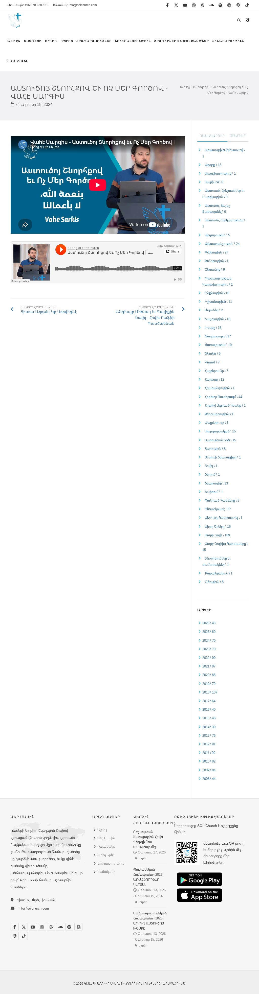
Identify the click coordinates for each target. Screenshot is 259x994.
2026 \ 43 (208, 623)
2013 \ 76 (208, 735)
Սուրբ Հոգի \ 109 (217, 535)
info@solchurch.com (34, 908)
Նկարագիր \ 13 (216, 483)
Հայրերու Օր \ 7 (216, 370)
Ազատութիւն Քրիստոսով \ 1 (223, 153)
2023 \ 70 (208, 649)
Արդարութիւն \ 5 (217, 235)
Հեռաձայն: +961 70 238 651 (28, 5)
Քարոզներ (200, 87)
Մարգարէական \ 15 (220, 431)
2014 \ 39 (208, 727)
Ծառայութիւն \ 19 (218, 344)
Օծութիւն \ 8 (214, 582)
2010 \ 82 (208, 761)
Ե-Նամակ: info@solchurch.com (75, 5)
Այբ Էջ (185, 87)
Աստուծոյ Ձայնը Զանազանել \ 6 (216, 208)
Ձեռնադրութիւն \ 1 (219, 414)
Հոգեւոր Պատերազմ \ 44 (223, 397)
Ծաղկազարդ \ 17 (218, 336)
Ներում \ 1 (212, 474)
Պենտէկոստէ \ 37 (218, 509)
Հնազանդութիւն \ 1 (219, 388)
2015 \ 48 (208, 718)
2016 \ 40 (208, 709)
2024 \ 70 (208, 640)
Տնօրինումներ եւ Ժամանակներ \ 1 (216, 561)
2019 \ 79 (208, 683)
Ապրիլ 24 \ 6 (214, 182)
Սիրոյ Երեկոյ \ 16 (218, 526)
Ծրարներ (238, 135)
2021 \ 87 (208, 666)
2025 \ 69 (208, 631)
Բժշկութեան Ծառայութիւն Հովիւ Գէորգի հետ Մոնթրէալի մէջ (148, 839)
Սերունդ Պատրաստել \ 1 (223, 517)
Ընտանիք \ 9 (215, 269)
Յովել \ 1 (211, 466)
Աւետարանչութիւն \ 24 (222, 243)
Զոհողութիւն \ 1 (216, 261)
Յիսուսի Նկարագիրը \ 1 (223, 457)
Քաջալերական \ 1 (218, 573)
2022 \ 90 (208, 657)
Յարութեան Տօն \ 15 (220, 440)
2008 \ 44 (208, 778)
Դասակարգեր (212, 135)
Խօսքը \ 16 (213, 327)
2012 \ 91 (208, 744)
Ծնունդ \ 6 (213, 353)
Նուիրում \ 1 (214, 492)
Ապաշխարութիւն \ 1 (220, 173)
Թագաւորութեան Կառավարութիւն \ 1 (217, 281)
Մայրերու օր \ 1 (216, 422)
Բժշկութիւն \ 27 (216, 252)
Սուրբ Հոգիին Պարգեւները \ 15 (225, 546)
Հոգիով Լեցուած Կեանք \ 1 (225, 405)
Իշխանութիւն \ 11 (218, 301)
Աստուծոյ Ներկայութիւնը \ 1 (223, 223)
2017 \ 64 (208, 701)
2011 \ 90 (208, 752)
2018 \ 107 (209, 692)
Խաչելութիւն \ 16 (217, 319)
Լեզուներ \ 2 (214, 310)
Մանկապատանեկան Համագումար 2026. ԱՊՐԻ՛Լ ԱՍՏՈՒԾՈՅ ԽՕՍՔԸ (150, 921)
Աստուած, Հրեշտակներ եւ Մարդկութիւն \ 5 (223, 193)
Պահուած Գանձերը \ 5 (222, 500)
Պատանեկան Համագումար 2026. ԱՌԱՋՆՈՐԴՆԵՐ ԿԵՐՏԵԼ (148, 877)
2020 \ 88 (208, 675)
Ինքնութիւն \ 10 (217, 293)
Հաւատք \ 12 (214, 379)
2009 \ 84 (208, 770)
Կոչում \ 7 (212, 362)
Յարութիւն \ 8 (215, 448)
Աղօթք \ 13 (213, 165)
